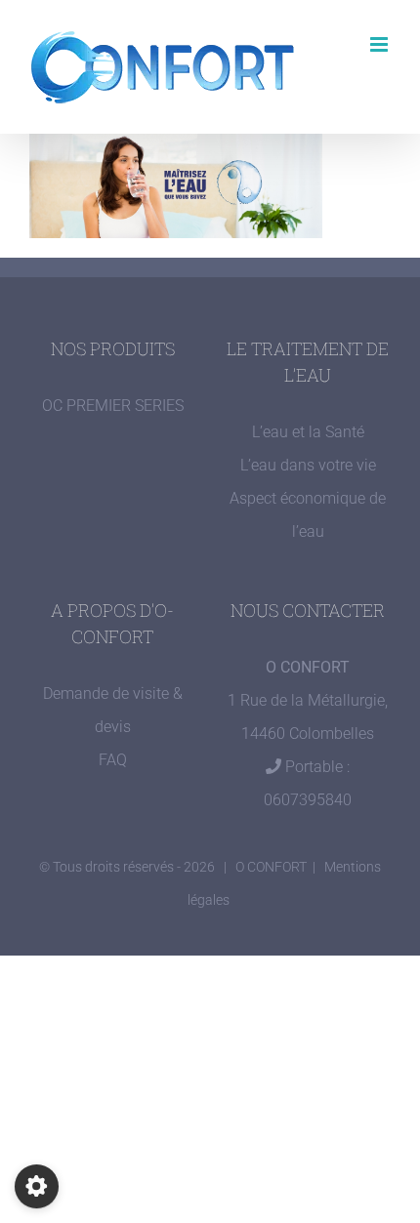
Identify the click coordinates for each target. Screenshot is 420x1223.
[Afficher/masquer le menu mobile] (380, 44)
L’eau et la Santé (308, 432)
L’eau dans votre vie (308, 465)
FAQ (113, 760)
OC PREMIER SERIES (113, 405)
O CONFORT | (279, 867)
